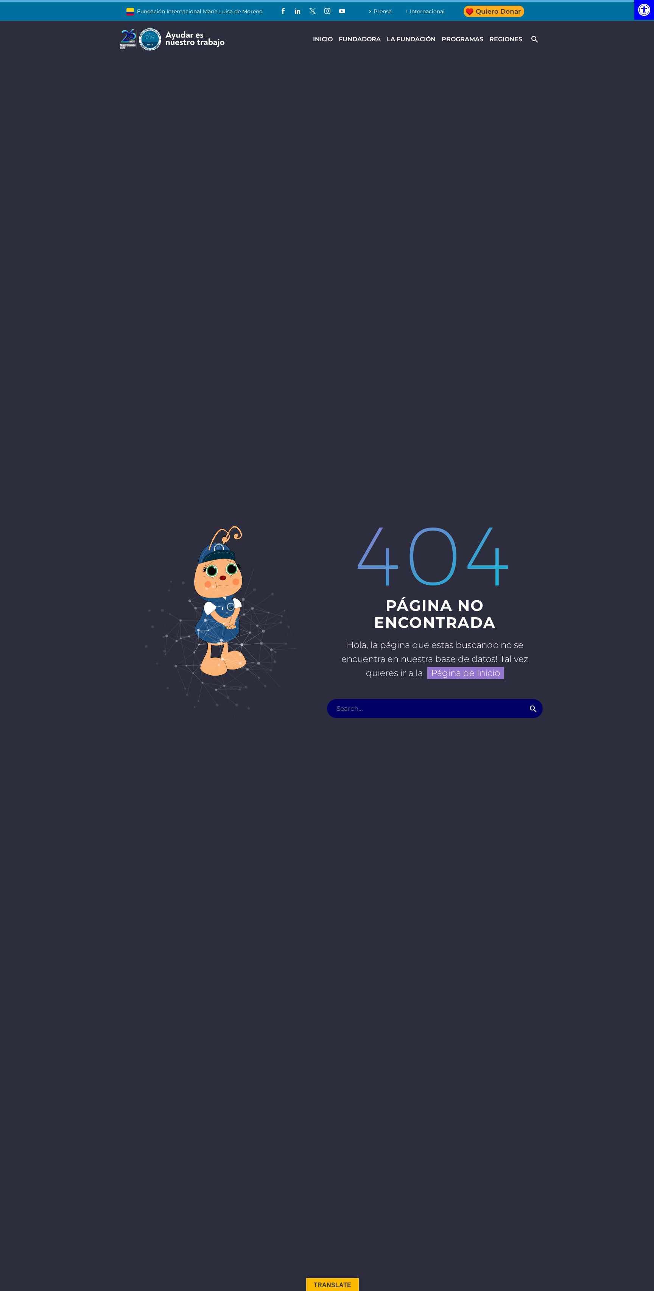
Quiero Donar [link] (498, 11)
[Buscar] (533, 708)
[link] (644, 10)
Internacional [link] (427, 11)
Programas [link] (462, 39)
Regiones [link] (505, 39)
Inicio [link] (323, 39)
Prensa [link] (383, 11)
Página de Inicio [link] (465, 673)
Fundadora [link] (360, 39)
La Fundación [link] (411, 39)
